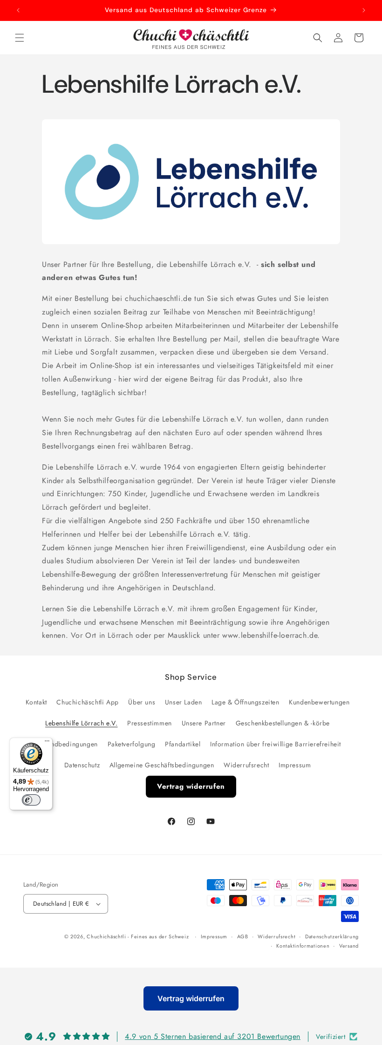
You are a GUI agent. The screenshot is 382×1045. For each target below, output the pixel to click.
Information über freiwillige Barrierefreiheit (275, 744)
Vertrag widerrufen (191, 786)
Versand (349, 945)
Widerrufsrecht (246, 765)
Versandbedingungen (66, 744)
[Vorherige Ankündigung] (18, 10)
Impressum (295, 765)
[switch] (31, 800)
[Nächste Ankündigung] (364, 10)
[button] (19, 37)
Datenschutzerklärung (332, 936)
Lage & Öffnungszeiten (245, 702)
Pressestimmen (149, 723)
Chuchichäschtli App (87, 702)
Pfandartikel (182, 744)
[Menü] (47, 743)
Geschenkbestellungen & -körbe (283, 723)
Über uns (141, 702)
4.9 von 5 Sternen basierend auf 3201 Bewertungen (212, 1036)
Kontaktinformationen (302, 945)
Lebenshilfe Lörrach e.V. (81, 723)
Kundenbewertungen (319, 702)
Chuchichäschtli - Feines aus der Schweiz (138, 936)
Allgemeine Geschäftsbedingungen (161, 765)
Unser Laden (183, 702)
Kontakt (36, 702)
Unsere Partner (204, 723)
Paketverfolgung (132, 744)
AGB (242, 936)
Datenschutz (82, 765)
